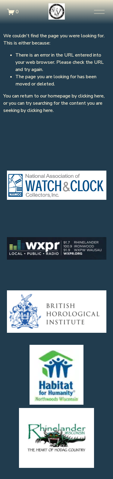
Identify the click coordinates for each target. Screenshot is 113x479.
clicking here (91, 96)
